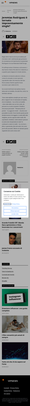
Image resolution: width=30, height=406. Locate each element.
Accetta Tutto (15, 214)
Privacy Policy (16, 204)
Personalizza (15, 208)
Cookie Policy (7, 204)
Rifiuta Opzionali (15, 211)
